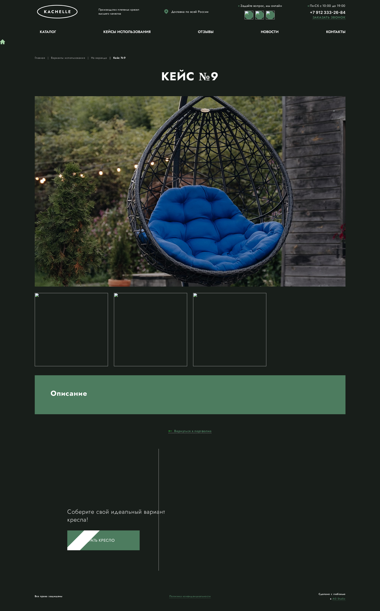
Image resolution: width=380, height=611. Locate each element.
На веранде (99, 57)
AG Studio (338, 598)
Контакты (335, 31)
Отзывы (206, 31)
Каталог (48, 31)
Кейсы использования (127, 31)
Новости (270, 31)
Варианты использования (68, 57)
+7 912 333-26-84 (327, 12)
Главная (40, 57)
